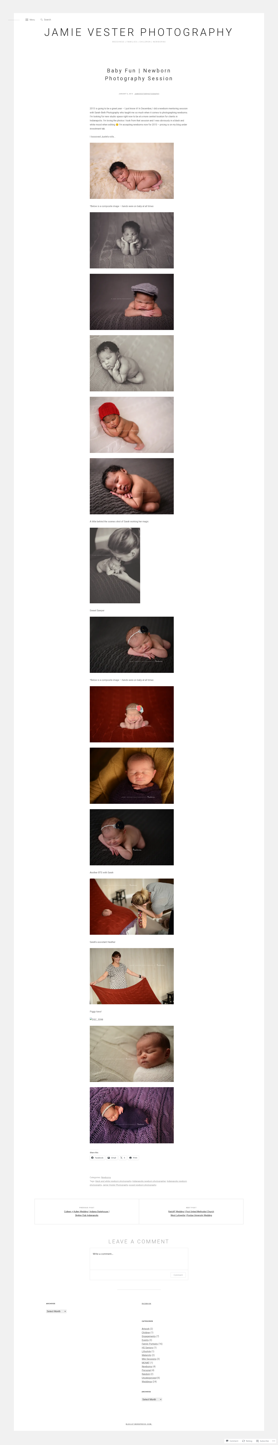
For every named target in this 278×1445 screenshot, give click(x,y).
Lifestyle (146, 1351)
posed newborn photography (142, 1185)
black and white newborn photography (113, 1181)
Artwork (146, 1328)
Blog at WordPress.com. (139, 1424)
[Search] (41, 20)
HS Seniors (147, 1347)
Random (146, 1374)
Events (145, 1340)
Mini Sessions (149, 1359)
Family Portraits (150, 1344)
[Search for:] (57, 19)
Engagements (149, 1336)
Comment (178, 1275)
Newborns (106, 1177)
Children (146, 1332)
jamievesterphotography (147, 94)
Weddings (147, 1381)
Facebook (146, 1304)
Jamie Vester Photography (139, 32)
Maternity (146, 1355)
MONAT (146, 1362)
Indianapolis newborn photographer (149, 1181)
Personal (146, 1370)
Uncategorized (149, 1377)
